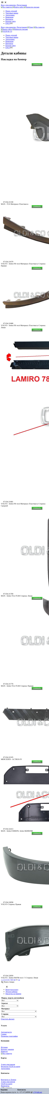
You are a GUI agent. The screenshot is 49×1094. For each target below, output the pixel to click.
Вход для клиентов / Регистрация (14, 5)
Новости (4, 1051)
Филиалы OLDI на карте (10, 1066)
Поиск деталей (11, 11)
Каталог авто (10, 21)
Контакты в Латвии (8, 1080)
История (4, 1047)
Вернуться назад (11, 990)
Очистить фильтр (7, 1019)
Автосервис (10, 15)
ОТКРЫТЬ (37, 64)
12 (19, 980)
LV (9, 23)
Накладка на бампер (13, 994)
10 (14, 980)
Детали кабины (11, 992)
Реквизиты (5, 1086)
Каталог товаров (7, 1049)
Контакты (9, 19)
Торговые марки (11, 13)
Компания (9, 17)
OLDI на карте (6, 1084)
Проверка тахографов (9, 1036)
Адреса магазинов (8, 1064)
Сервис (4, 1034)
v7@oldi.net (37, 1092)
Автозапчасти (6, 1032)
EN (6, 23)
